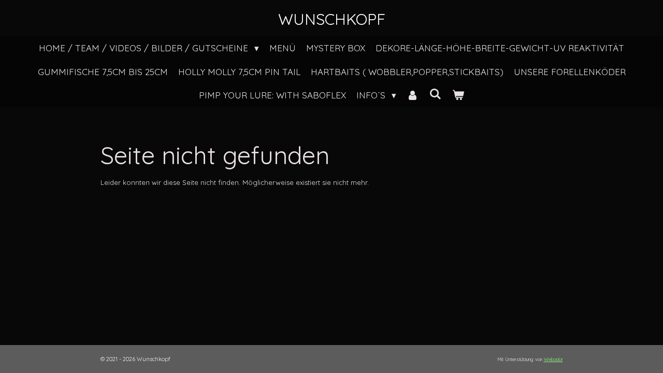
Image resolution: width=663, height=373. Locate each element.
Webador (553, 359)
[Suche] (435, 94)
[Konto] (412, 95)
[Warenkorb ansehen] (457, 95)
